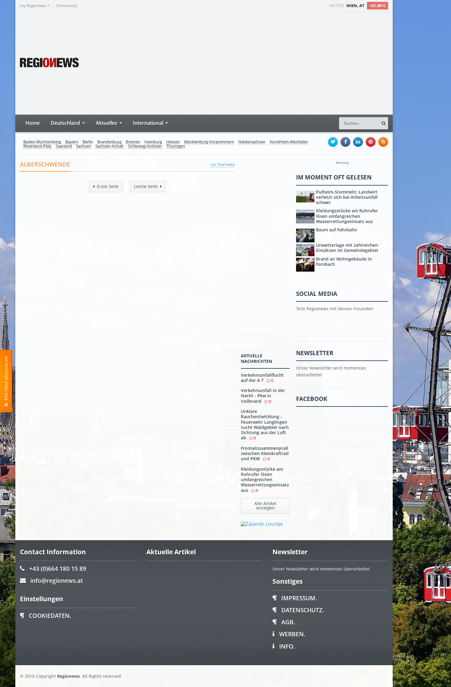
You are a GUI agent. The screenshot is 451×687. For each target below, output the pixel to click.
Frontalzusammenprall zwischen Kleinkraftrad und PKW (265, 453)
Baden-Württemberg (42, 142)
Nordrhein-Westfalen (289, 142)
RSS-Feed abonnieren (6, 379)
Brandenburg (109, 142)
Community (67, 6)
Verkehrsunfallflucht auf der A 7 (262, 377)
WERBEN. (292, 634)
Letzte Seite (146, 186)
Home (32, 122)
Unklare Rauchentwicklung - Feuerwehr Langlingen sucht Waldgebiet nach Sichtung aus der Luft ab (265, 424)
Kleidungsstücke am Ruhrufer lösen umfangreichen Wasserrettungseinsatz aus (265, 479)
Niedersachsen (251, 142)
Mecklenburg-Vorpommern (209, 142)
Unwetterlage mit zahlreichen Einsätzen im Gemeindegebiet (347, 247)
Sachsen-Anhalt (109, 146)
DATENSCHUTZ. (302, 610)
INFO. (287, 646)
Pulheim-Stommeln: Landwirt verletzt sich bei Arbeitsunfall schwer (347, 197)
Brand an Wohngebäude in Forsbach (344, 261)
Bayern (71, 142)
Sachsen (83, 146)
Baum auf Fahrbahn (336, 230)
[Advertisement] (273, 62)
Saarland (64, 146)
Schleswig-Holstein (145, 146)
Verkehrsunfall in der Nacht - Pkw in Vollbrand (263, 395)
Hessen (173, 142)
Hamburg (153, 142)
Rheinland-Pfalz (37, 146)
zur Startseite (222, 164)
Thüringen (175, 146)
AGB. (288, 622)
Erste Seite (108, 186)
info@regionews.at (56, 580)
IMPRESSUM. (299, 598)
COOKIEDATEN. (50, 615)
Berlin (88, 142)
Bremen (133, 142)
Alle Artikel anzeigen (265, 506)
